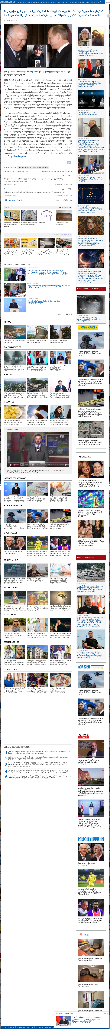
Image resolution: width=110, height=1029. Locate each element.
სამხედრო (64, 2)
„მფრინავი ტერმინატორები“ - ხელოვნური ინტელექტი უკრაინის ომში (90, 353)
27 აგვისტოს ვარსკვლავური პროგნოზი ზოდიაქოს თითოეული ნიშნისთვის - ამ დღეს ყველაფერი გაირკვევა (90, 209)
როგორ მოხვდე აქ (64, 207)
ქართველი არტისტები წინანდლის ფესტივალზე (87, 113)
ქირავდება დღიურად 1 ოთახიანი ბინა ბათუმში (12, 224)
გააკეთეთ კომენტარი (13, 200)
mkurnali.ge (11, 560)
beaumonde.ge (12, 615)
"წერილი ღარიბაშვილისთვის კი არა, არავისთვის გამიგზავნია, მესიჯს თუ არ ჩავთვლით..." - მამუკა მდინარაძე (90, 84)
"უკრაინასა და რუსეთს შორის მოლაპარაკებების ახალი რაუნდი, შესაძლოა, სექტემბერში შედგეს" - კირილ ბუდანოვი (90, 654)
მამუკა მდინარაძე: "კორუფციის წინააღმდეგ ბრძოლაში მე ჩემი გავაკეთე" (90, 179)
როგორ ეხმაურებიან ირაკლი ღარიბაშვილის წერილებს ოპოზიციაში (88, 762)
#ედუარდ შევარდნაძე (40, 167)
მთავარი (21, 2)
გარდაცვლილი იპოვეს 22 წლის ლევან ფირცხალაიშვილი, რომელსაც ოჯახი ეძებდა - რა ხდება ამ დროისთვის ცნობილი (38, 758)
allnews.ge (10, 588)
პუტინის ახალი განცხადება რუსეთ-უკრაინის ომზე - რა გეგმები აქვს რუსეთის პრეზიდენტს (87, 1019)
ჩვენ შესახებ (21, 1027)
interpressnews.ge (15, 478)
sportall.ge (11, 533)
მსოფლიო (56, 2)
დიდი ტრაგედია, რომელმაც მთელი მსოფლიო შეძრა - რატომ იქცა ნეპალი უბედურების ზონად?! (90, 442)
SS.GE (7, 207)
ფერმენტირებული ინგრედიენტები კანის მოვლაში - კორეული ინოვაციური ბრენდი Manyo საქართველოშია (29, 252)
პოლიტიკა (28, 2)
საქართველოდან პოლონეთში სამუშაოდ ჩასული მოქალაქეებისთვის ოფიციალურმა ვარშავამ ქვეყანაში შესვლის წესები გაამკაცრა (90, 791)
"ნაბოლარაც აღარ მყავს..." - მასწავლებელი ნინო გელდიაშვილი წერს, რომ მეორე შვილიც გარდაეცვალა (90, 52)
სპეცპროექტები (9, 1027)
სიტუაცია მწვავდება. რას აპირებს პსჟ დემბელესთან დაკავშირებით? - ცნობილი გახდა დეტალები (90, 920)
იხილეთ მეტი (64, 314)
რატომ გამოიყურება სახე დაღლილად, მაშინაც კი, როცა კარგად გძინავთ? (88, 319)
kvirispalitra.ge (34, 72)
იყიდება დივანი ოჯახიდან (62, 223)
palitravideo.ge (12, 347)
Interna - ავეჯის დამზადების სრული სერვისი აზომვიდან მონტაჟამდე (46, 252)
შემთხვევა (81, 2)
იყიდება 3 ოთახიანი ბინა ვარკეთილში (29, 223)
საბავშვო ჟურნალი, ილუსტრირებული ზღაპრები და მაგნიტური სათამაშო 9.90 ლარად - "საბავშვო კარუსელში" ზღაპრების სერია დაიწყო (12, 252)
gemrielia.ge (11, 669)
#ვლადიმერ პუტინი (24, 167)
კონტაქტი (48, 1027)
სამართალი (47, 2)
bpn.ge (8, 375)
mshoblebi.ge (11, 642)
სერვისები (39, 1027)
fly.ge (7, 322)
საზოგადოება (37, 2)
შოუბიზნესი (73, 2)
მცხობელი (42, 222)
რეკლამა (30, 1027)
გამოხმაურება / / (64, 184)
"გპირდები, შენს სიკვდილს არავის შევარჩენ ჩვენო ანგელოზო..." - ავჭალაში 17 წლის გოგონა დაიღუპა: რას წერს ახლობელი (39, 752)
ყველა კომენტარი (64, 200)
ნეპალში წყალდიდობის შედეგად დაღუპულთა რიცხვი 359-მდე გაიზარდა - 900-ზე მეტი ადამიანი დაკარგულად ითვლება (90, 588)
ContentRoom (66, 234)
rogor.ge (9, 402)
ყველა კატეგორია (92, 2)
